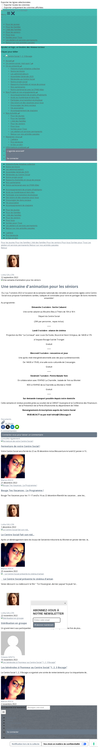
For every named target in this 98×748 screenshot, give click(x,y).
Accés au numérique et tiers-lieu (25, 97)
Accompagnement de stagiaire (24, 110)
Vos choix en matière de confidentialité (61, 744)
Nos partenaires (18, 87)
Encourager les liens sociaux (23, 105)
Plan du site (11, 717)
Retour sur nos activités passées (20, 42)
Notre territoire (18, 71)
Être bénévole (17, 142)
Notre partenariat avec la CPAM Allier (27, 89)
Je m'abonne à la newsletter (13, 707)
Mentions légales (13, 723)
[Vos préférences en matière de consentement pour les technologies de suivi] (94, 744)
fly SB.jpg (9, 423)
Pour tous (10, 34)
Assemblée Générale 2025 (22, 76)
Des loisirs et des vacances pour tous (27, 102)
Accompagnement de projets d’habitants (29, 95)
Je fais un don (17, 144)
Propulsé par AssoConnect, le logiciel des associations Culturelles (35, 737)
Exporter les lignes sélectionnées (15, 2)
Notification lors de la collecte (25, 744)
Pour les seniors (13, 32)
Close (65, 603)
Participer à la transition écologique (26, 100)
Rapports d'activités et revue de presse (28, 84)
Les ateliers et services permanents (21, 40)
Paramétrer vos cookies (16, 728)
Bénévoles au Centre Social (23, 79)
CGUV (8, 725)
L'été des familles (13, 29)
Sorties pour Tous (14, 37)
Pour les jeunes (13, 24)
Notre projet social (19, 81)
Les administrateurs (19, 74)
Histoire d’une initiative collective (25, 68)
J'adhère (14, 139)
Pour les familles (13, 27)
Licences (9, 720)
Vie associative (17, 108)
